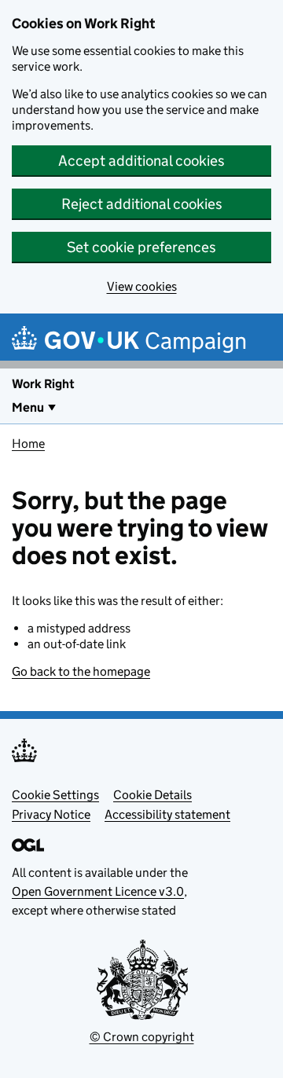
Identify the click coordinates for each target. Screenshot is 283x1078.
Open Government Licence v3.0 (98, 891)
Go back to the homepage (81, 671)
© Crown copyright (142, 1036)
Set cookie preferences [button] (141, 247)
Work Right (43, 383)
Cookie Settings (55, 794)
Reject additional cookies (141, 204)
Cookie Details (152, 794)
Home (28, 443)
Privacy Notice (51, 814)
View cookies (142, 286)
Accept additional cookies (141, 161)
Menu (28, 407)
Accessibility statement (167, 814)
